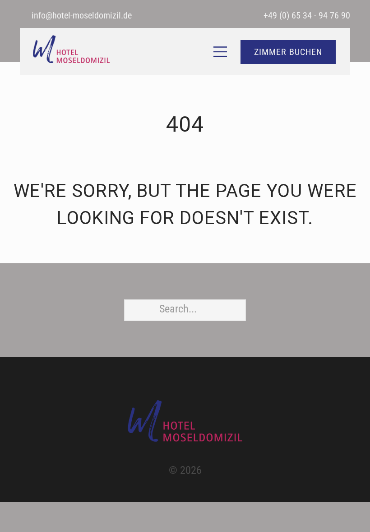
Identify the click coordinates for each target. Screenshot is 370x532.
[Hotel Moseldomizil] (185, 421)
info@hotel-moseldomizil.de (82, 15)
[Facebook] (176, 385)
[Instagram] (193, 385)
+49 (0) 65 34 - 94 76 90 (307, 15)
